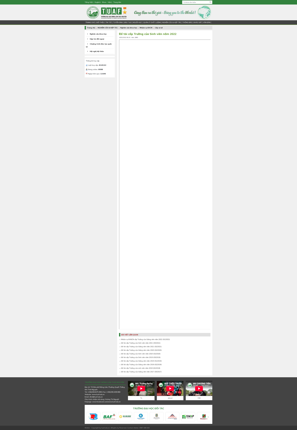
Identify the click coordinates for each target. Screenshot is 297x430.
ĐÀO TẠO (128, 22)
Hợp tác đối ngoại (97, 39)
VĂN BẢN (206, 22)
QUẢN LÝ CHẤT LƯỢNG (152, 22)
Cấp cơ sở (159, 28)
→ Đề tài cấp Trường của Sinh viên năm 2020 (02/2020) (139, 354)
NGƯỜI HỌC (137, 22)
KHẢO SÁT (198, 22)
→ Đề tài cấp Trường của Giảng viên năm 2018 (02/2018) (140, 364)
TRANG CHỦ (90, 22)
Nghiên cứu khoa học (128, 28)
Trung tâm (117, 2)
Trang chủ (91, 28)
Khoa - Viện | (107, 2)
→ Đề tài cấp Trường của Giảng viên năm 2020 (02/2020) (140, 350)
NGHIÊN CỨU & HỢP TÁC (171, 22)
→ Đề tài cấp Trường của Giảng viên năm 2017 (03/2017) (140, 372)
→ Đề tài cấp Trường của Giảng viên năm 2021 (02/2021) (140, 347)
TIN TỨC (109, 22)
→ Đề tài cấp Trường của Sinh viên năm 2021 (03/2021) (139, 343)
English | (98, 2)
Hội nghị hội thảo (97, 51)
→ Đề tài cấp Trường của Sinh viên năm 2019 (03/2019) (139, 357)
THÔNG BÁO (187, 22)
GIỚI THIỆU (100, 22)
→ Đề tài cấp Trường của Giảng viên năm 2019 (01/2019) (140, 361)
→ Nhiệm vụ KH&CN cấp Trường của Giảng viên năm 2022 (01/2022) (144, 339)
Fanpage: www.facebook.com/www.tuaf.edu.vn (103, 402)
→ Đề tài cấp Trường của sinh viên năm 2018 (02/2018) (139, 368)
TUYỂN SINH (118, 22)
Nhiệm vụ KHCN (146, 28)
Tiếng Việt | (89, 2)
